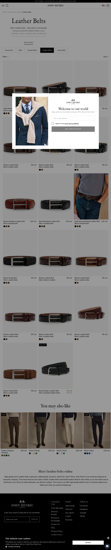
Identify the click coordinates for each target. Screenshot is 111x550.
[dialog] (55, 542)
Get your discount (73, 129)
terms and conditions (71, 123)
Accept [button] (88, 543)
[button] (37, 546)
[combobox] (108, 538)
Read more (37, 544)
